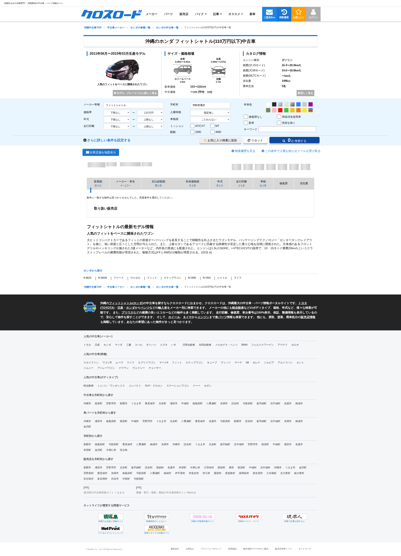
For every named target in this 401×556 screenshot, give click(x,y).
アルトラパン (285, 362)
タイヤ (187, 317)
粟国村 (217, 473)
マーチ (238, 362)
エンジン (203, 317)
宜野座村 (89, 473)
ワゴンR (107, 362)
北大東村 (285, 473)
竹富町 (126, 478)
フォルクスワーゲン (262, 344)
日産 (120, 307)
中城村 (185, 403)
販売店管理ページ (283, 549)
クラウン (124, 367)
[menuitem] (111, 14)
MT (217, 126)
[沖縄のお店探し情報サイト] (110, 516)
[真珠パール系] (286, 104)
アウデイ (283, 344)
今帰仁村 (111, 450)
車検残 (174, 119)
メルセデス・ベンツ (226, 344)
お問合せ (190, 549)
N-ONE (192, 277)
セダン (208, 385)
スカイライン (91, 362)
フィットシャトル (120, 303)
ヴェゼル (135, 277)
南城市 (299, 403)
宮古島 (123, 450)
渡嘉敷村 (230, 473)
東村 (231, 467)
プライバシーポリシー (211, 549)
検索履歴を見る (245, 151)
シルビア (269, 362)
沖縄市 (87, 403)
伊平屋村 (180, 473)
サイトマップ (304, 549)
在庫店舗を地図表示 (103, 152)
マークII (163, 362)
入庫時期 (175, 112)
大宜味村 (209, 467)
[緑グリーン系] (286, 110)
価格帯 (88, 112)
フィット (152, 277)
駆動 (173, 132)
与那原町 (248, 403)
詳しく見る (306, 93)
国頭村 (221, 467)
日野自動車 (189, 344)
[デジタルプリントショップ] (110, 528)
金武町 (87, 426)
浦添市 (174, 403)
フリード (119, 277)
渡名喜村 (258, 473)
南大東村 (299, 473)
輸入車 (162, 307)
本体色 (248, 104)
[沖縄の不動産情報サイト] (202, 516)
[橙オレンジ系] (298, 110)
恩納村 (160, 467)
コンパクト (135, 385)
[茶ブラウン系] (268, 110)
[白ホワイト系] (268, 104)
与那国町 (139, 478)
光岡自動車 (205, 344)
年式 (86, 119)
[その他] (310, 110)
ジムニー (89, 367)
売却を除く (289, 122)
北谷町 (162, 403)
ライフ (237, 277)
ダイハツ (151, 344)
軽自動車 (238, 307)
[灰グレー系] (304, 104)
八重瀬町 (211, 403)
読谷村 (235, 403)
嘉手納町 (261, 403)
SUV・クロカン (154, 385)
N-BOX (87, 277)
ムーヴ (119, 362)
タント (300, 362)
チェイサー (155, 367)
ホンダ (137, 303)
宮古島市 (89, 478)
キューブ (212, 362)
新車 (251, 122)
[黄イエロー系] (304, 110)
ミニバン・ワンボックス (111, 385)
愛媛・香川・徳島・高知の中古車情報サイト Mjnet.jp (166, 492)
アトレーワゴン (106, 367)
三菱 (128, 344)
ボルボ (295, 344)
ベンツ (145, 307)
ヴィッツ (226, 362)
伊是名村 (194, 473)
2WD (198, 132)
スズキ (164, 344)
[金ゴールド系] (292, 110)
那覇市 (123, 403)
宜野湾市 (111, 403)
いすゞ (175, 344)
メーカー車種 (92, 104)
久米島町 (271, 473)
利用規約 (232, 549)
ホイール (174, 317)
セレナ (256, 362)
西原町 (98, 403)
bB (247, 362)
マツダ (118, 344)
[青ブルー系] (298, 104)
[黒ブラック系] (274, 104)
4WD (218, 132)
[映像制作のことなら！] (156, 516)
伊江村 (206, 473)
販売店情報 (308, 317)
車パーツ (221, 317)
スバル (138, 344)
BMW (244, 344)
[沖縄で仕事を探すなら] (294, 516)
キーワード (250, 129)
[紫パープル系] (310, 104)
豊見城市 (150, 403)
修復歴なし (255, 116)
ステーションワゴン (177, 385)
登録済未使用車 (291, 116)
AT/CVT (200, 126)
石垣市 (115, 478)
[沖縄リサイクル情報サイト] (156, 528)
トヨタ (87, 344)
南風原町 (198, 403)
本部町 (87, 450)
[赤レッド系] (280, 110)
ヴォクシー (138, 367)
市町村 (174, 104)
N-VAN (207, 277)
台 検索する (296, 140)
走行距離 (89, 126)
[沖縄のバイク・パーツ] (248, 516)
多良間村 (102, 478)
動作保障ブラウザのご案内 (255, 549)
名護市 (288, 403)
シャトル (222, 277)
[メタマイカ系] (292, 104)
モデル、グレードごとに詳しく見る (136, 93)
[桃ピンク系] (274, 110)
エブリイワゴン (147, 362)
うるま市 (136, 403)
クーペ (196, 385)
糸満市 (224, 403)
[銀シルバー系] (280, 104)
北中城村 (275, 403)
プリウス (127, 312)
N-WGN (102, 277)
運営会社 (175, 549)
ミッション (177, 126)
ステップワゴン (172, 277)
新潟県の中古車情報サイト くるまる (104, 492)
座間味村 (244, 473)
